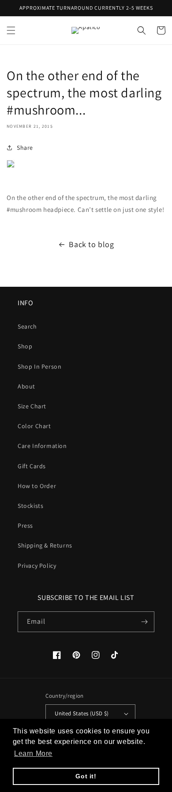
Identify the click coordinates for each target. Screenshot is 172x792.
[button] (11, 30)
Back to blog (91, 244)
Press (25, 525)
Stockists (30, 506)
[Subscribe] (144, 621)
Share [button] (25, 148)
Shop (25, 346)
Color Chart (34, 426)
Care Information (42, 446)
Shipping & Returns (45, 545)
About (26, 386)
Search (27, 326)
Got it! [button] (85, 776)
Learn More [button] (33, 753)
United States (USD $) (81, 713)
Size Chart (32, 406)
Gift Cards (32, 466)
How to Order (37, 486)
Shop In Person (39, 366)
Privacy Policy (37, 566)
